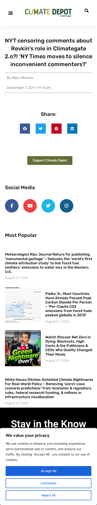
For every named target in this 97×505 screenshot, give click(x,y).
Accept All (48, 471)
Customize (48, 483)
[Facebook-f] (11, 206)
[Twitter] (48, 206)
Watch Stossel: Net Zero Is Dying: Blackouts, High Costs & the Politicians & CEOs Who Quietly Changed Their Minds (68, 346)
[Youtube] (30, 206)
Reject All (48, 495)
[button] (10, 12)
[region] (48, 466)
